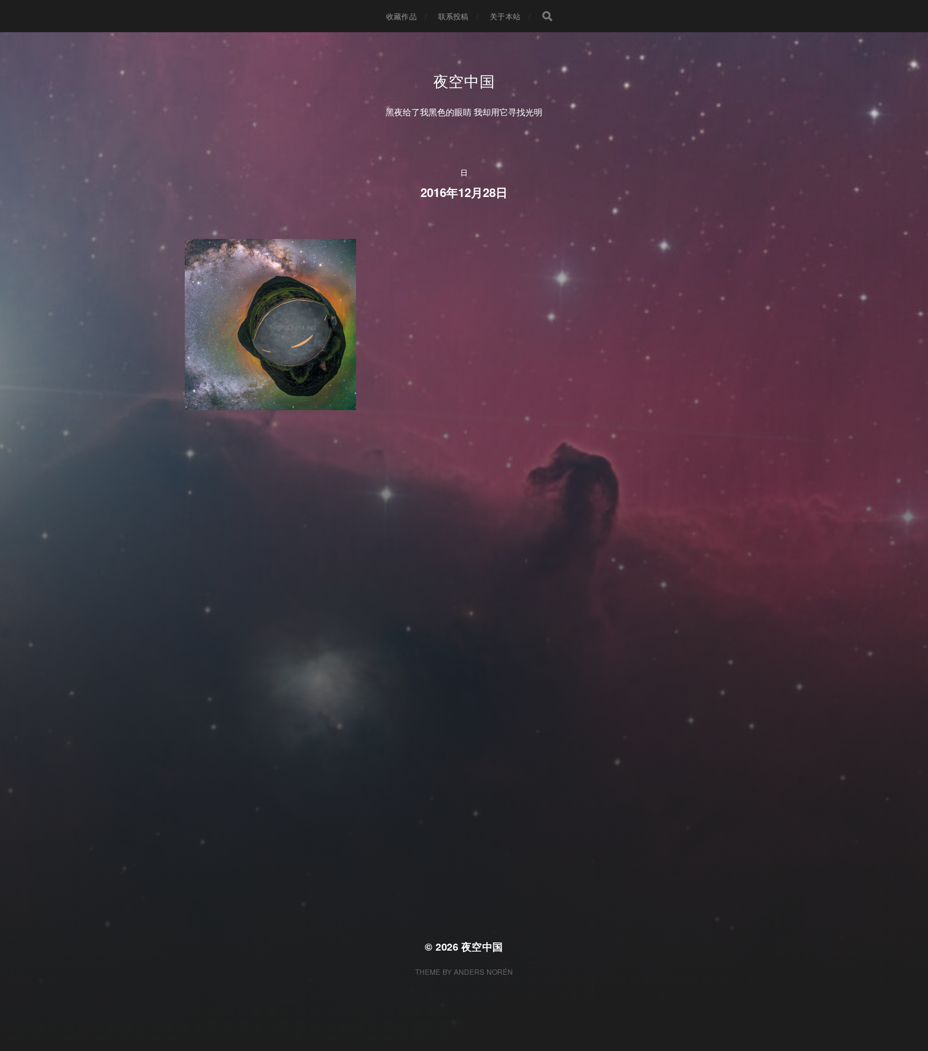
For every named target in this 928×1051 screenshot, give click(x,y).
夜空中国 (464, 80)
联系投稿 (453, 16)
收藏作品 (401, 16)
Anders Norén (483, 972)
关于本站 (505, 16)
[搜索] (547, 16)
